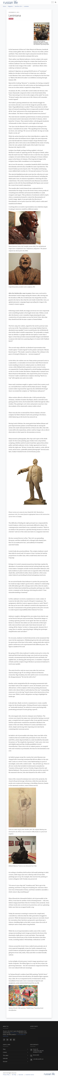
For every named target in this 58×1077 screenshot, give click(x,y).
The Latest (5, 1055)
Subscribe (5, 1058)
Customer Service (29, 1074)
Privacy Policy (6, 1074)
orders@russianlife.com (38, 1059)
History (11, 18)
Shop (4, 1049)
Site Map (14, 1074)
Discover (5, 1061)
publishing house (14, 1032)
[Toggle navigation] (52, 2)
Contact (5, 1052)
